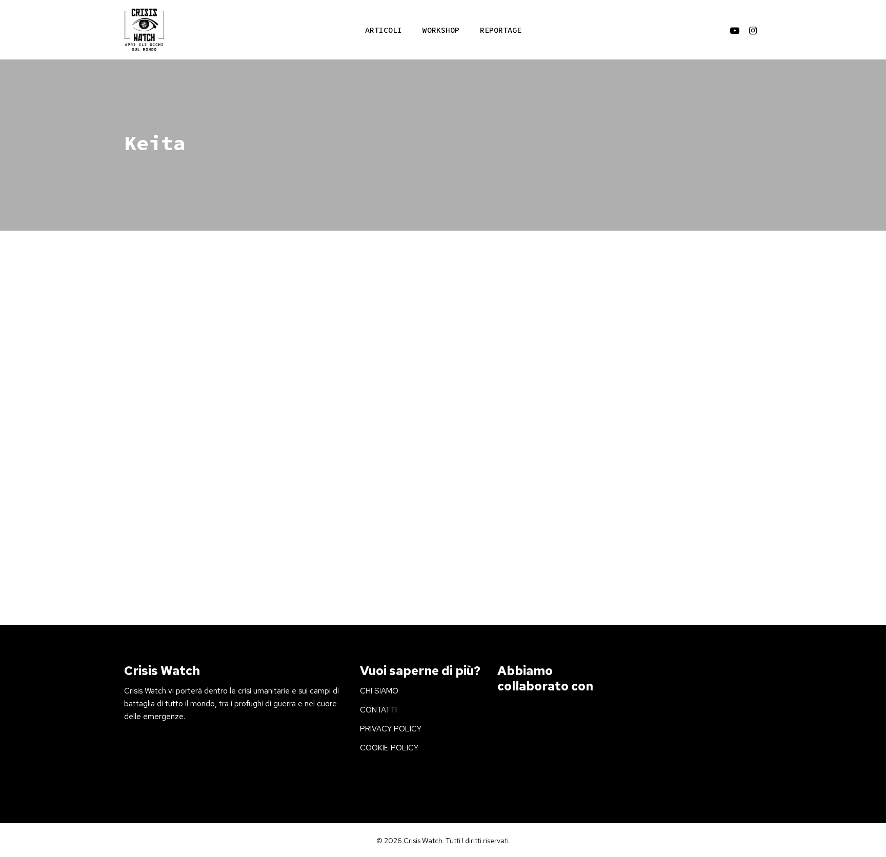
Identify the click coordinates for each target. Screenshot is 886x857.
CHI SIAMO (379, 691)
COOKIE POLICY (389, 748)
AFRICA (151, 427)
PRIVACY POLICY (390, 729)
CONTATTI (378, 710)
